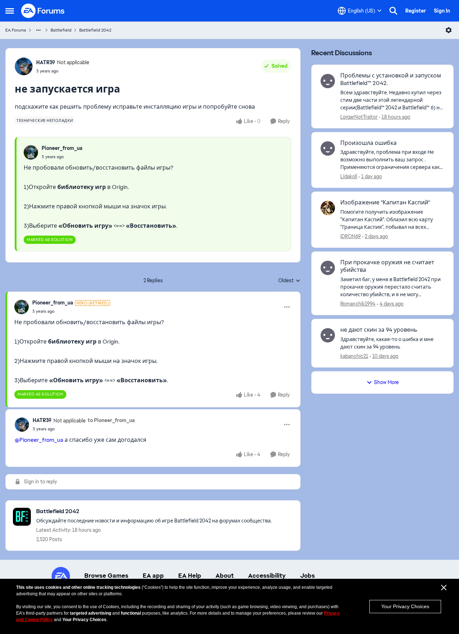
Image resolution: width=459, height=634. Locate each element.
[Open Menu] (449, 30)
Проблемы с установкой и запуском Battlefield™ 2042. (390, 79)
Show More (386, 382)
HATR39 (45, 62)
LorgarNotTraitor (359, 117)
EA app (153, 575)
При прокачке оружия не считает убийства (387, 266)
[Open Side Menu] (10, 10)
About (225, 575)
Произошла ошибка (368, 143)
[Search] (393, 10)
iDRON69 (350, 236)
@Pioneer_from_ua (39, 440)
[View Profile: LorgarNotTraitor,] (328, 81)
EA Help (189, 575)
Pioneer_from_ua (62, 148)
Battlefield (61, 30)
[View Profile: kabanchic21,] (328, 335)
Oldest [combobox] (289, 280)
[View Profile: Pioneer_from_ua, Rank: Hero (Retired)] (21, 307)
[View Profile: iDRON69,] (328, 208)
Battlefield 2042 (95, 30)
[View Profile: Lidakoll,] (328, 148)
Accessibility (267, 575)
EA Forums (15, 30)
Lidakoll (348, 176)
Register (415, 11)
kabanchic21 (354, 356)
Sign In (442, 11)
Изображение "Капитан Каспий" (385, 202)
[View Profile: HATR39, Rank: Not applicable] (24, 66)
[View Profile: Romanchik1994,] (328, 268)
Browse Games (106, 575)
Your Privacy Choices (405, 606)
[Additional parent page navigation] (38, 30)
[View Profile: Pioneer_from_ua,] (31, 152)
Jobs (307, 575)
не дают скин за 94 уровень (378, 329)
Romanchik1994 (357, 304)
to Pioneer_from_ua (111, 420)
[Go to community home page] (43, 11)
